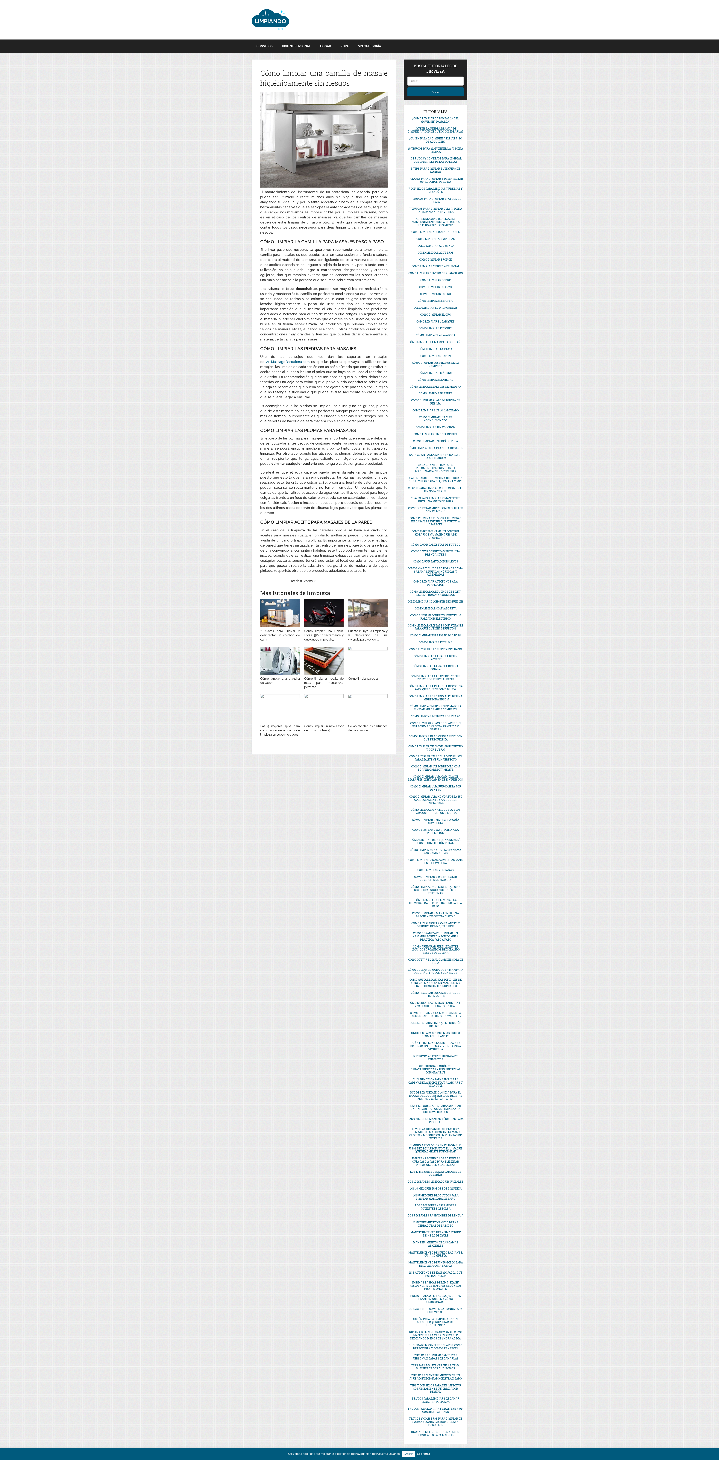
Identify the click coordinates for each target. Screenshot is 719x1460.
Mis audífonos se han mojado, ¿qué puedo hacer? (435, 1274)
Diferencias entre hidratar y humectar (435, 1057)
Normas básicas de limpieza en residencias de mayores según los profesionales (435, 1286)
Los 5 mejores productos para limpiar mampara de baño (435, 1197)
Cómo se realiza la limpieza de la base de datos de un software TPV (435, 1014)
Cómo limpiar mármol (436, 373)
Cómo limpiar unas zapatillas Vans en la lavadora (435, 861)
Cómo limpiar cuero (435, 294)
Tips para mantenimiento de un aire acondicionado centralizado (435, 1377)
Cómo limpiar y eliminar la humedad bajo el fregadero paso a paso (435, 903)
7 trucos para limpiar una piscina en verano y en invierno (435, 210)
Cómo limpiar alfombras (435, 239)
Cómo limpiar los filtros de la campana (435, 364)
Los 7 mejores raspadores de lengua (435, 1215)
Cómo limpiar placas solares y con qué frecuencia (435, 737)
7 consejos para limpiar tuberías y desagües (435, 190)
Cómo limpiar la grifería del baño (435, 649)
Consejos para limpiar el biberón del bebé (436, 1024)
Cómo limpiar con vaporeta (435, 608)
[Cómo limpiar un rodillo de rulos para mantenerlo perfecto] (324, 661)
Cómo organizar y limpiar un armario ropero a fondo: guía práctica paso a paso (435, 936)
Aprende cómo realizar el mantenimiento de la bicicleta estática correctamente (436, 222)
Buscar (435, 92)
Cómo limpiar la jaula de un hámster (436, 657)
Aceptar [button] (408, 1454)
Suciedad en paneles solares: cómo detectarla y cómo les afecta (435, 1346)
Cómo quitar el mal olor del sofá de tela (435, 961)
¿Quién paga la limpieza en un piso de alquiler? (435, 140)
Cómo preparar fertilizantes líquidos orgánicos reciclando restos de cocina (436, 950)
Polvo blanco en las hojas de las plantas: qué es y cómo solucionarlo (435, 1299)
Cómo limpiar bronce (435, 259)
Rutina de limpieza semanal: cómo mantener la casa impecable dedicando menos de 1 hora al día (435, 1335)
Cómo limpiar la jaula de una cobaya (436, 667)
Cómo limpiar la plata (436, 349)
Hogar (325, 46)
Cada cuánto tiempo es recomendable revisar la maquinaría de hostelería (435, 468)
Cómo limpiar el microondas (436, 307)
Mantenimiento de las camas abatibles (435, 1244)
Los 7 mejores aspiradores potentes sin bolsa (435, 1207)
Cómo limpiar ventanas (435, 870)
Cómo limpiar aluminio (436, 245)
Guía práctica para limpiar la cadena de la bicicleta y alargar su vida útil (435, 1083)
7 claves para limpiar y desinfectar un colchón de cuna (280, 635)
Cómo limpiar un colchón (435, 427)
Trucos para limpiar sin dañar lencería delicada (435, 1400)
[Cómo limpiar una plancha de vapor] (280, 661)
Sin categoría (369, 46)
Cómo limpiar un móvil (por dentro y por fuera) (435, 748)
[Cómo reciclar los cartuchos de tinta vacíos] (368, 708)
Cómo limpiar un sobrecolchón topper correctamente (435, 768)
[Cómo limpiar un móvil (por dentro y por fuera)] (324, 708)
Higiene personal (296, 46)
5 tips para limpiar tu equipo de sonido (435, 170)
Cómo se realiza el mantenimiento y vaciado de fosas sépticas (435, 1004)
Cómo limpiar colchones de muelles (436, 601)
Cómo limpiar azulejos (435, 252)
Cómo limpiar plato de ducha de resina (435, 402)
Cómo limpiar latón (435, 356)
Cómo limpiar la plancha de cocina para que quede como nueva (436, 687)
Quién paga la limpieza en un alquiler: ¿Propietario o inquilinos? (435, 1322)
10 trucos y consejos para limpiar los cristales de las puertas (435, 160)
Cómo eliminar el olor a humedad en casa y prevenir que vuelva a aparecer (435, 521)
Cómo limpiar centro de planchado (435, 273)
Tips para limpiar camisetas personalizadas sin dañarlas (435, 1356)
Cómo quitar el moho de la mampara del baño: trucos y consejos (435, 971)
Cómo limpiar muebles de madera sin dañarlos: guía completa (435, 707)
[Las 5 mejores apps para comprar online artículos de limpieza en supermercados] (280, 708)
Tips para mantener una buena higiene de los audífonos (435, 1367)
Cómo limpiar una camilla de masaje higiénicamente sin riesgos (435, 778)
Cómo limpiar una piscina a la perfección (435, 831)
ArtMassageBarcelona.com (288, 362)
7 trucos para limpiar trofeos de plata (435, 200)
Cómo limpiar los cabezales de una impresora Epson (435, 697)
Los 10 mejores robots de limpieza (435, 1188)
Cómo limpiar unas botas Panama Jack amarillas (435, 851)
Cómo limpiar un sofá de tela (435, 441)
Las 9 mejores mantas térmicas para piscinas (436, 1120)
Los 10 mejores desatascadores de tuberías (435, 1173)
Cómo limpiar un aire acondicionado (435, 419)
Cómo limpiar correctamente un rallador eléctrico (435, 617)
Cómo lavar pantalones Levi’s (435, 561)
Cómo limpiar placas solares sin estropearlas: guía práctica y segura (435, 726)
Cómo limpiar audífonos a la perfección (435, 583)
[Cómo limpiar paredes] (368, 661)
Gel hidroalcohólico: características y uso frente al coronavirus (436, 1069)
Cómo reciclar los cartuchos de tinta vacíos (435, 994)
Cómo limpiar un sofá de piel (435, 434)
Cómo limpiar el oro (435, 314)
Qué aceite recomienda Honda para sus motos (435, 1310)
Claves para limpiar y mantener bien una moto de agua (435, 499)
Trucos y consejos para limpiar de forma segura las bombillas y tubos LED (435, 1422)
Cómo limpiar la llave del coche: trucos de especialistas (436, 677)
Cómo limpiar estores (435, 328)
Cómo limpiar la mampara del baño (435, 342)
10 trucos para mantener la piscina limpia (435, 150)
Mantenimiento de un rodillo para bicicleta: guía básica (435, 1264)
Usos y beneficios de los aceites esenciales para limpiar (435, 1433)
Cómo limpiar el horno (435, 300)
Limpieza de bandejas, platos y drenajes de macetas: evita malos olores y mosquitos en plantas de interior (435, 1133)
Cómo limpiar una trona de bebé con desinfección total (435, 841)
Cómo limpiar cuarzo (435, 287)
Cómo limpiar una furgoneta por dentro (435, 788)
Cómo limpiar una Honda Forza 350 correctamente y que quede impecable (324, 635)
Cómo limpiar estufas (435, 642)
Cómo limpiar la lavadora (435, 335)
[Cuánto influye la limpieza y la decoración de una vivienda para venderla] (368, 613)
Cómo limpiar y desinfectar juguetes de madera (435, 878)
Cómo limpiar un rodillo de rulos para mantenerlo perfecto (324, 683)
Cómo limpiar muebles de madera (435, 386)
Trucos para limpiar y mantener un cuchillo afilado (435, 1410)
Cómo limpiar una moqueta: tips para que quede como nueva (435, 811)
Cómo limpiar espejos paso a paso (435, 635)
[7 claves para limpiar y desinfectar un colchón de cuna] (280, 613)
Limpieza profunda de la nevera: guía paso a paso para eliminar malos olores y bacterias (435, 1162)
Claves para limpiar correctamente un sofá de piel (435, 489)
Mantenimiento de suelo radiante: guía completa (435, 1254)
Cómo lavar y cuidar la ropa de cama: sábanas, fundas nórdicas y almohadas (435, 572)
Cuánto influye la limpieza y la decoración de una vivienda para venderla (368, 635)
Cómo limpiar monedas (435, 379)
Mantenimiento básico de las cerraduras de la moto (435, 1224)
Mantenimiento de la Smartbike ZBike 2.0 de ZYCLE (435, 1234)
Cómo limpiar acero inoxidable (435, 232)
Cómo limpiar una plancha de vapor (435, 448)
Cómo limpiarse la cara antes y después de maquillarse (435, 924)
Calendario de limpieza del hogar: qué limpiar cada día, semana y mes (435, 479)
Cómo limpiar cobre (435, 280)
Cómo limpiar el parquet (435, 321)
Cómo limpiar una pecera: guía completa (435, 821)
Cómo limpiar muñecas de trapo (435, 716)
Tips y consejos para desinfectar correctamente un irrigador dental (435, 1389)
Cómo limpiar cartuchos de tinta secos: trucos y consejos (435, 593)
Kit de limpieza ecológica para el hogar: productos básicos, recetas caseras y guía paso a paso (435, 1096)
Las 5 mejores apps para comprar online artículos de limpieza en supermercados (280, 730)
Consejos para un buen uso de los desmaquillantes (435, 1034)
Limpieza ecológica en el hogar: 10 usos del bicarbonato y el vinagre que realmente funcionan (435, 1148)
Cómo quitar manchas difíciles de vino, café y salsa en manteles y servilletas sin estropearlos (435, 983)
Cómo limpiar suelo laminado (435, 410)
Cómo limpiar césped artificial (436, 266)
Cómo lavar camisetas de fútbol (435, 544)
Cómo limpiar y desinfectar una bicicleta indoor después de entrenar (435, 890)
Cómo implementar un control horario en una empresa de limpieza (436, 534)
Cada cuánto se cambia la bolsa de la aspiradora (435, 456)
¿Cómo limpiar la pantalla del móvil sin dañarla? (435, 120)
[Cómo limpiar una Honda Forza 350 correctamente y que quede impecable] (324, 613)
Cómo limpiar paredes (363, 678)
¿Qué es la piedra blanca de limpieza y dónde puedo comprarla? (435, 130)
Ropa (344, 46)
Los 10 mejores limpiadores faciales (435, 1181)
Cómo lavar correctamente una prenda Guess (435, 553)
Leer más (423, 1454)
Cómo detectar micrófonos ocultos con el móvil (435, 509)
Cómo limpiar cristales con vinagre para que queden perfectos (435, 627)
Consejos (264, 46)
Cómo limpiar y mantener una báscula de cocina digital (435, 914)
